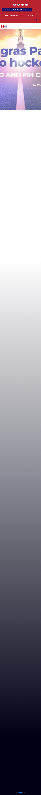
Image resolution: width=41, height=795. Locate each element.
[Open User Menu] (36, 20)
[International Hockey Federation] (11, 26)
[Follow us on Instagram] (26, 5)
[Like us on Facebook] (14, 5)
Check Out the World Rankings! (16, 9)
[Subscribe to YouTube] (18, 5)
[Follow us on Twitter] (22, 5)
